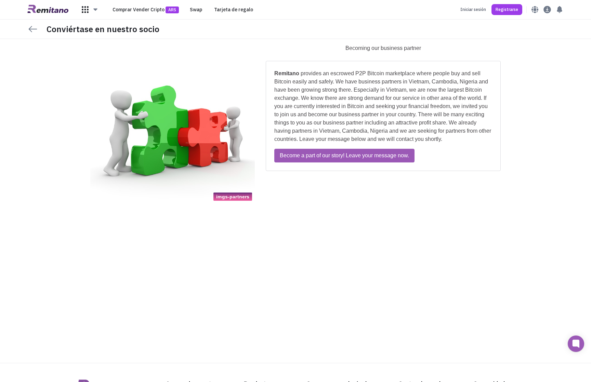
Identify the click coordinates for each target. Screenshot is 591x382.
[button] (90, 9)
